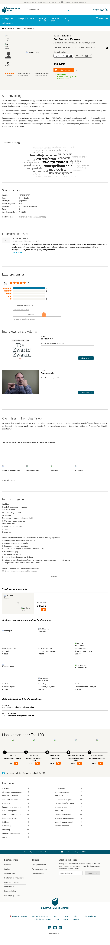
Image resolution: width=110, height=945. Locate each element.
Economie (18, 29)
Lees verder (16, 252)
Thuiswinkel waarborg (20, 916)
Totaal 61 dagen (23, 75)
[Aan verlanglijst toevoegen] (77, 70)
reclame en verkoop (63, 815)
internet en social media (11, 815)
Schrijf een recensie (22, 305)
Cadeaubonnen (38, 873)
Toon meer (54, 576)
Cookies (75, 916)
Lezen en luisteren (11, 882)
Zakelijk (35, 860)
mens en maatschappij (11, 833)
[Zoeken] (67, 10)
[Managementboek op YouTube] (55, 927)
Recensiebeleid (10, 891)
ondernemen (60, 788)
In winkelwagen (64, 70)
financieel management (11, 807)
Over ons (7, 865)
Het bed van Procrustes (47, 651)
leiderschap (6, 826)
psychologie (59, 811)
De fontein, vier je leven (47, 687)
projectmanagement (63, 807)
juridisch (5, 822)
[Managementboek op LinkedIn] (49, 927)
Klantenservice (11, 860)
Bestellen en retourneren (14, 878)
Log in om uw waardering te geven (24, 319)
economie (6, 803)
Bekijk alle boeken (8, 480)
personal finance (61, 796)
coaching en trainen (10, 796)
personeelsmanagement (65, 800)
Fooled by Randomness (11, 470)
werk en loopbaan (62, 826)
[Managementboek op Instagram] (60, 927)
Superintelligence (8, 687)
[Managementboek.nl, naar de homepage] (11, 12)
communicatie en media (11, 800)
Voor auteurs (9, 887)
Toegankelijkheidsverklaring (41, 919)
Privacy (65, 916)
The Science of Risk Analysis (85, 687)
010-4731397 (103, 18)
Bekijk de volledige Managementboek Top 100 (25, 773)
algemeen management (11, 792)
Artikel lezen (85, 358)
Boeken (9, 29)
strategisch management (65, 818)
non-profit (6, 837)
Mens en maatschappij (37, 217)
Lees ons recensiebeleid (21, 310)
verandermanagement (64, 822)
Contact (7, 869)
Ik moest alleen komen (83, 651)
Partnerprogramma (12, 895)
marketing (6, 830)
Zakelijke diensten (39, 865)
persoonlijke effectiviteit (64, 803)
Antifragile (79, 470)
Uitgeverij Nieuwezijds (28, 206)
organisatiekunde (62, 792)
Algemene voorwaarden (40, 916)
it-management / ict (10, 818)
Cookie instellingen (89, 916)
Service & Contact (62, 919)
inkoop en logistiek (9, 811)
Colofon (55, 916)
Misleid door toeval (33, 470)
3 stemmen (8, 75)
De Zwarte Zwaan (29, 29)
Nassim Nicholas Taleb (62, 36)
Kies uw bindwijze (59, 52)
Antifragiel (55, 470)
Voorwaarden (9, 873)
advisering (6, 788)
